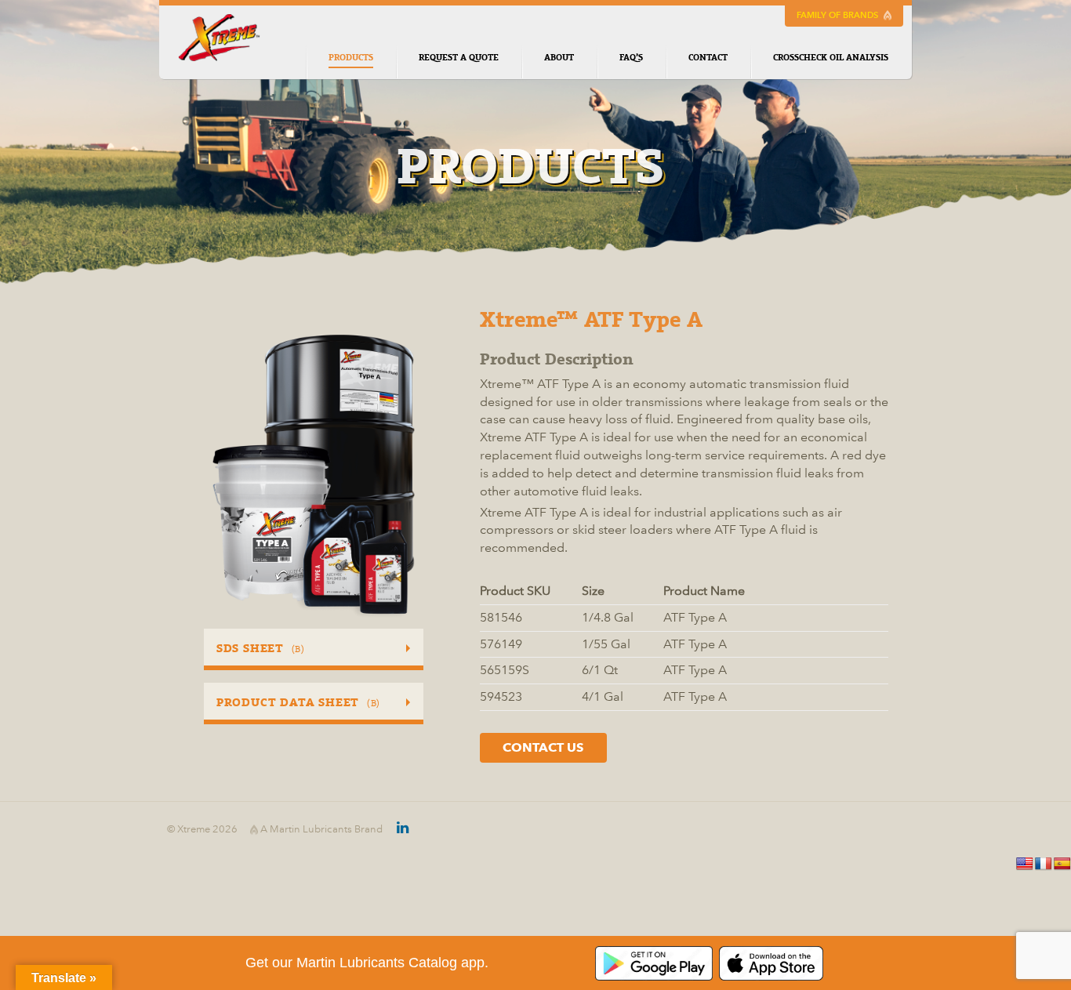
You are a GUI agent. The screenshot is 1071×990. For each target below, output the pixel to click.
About (559, 57)
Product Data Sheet (298, 702)
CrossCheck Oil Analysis (830, 57)
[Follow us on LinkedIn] (395, 829)
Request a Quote (459, 57)
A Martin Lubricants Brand (320, 829)
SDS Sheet (260, 648)
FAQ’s (631, 57)
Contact (708, 57)
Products (351, 57)
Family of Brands (838, 14)
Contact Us (543, 747)
